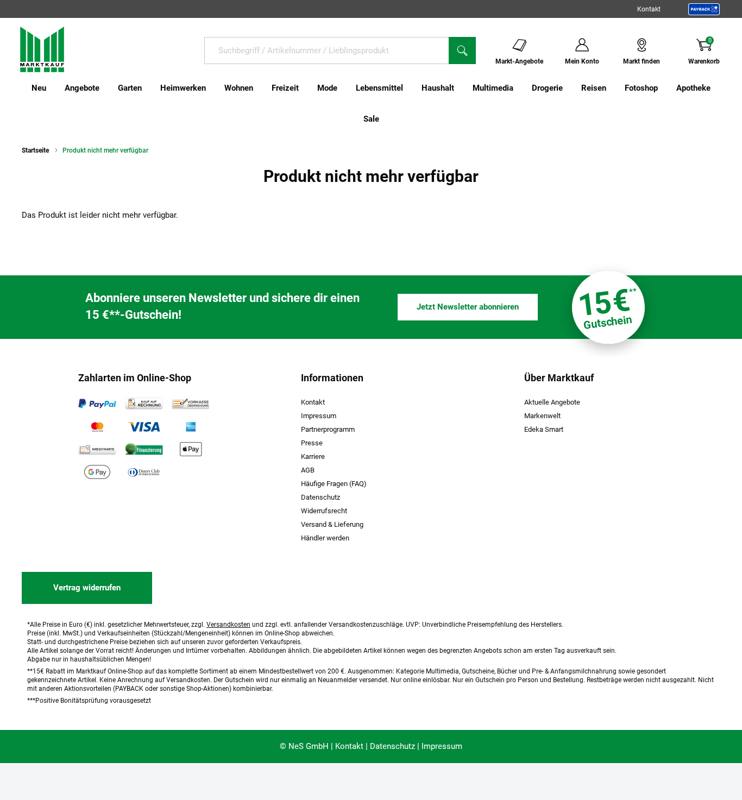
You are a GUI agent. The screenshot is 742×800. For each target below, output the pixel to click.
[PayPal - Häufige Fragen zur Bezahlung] (97, 403)
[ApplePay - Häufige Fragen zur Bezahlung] (191, 449)
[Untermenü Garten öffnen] (148, 88)
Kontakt (649, 9)
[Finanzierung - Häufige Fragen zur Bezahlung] (144, 449)
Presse (312, 443)
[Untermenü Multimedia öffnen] (520, 88)
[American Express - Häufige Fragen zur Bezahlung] (191, 426)
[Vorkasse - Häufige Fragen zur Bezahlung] (191, 403)
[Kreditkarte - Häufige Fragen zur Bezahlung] (97, 449)
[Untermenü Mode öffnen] (344, 88)
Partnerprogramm (328, 429)
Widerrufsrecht (324, 511)
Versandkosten (228, 624)
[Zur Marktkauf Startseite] (42, 48)
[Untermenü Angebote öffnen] (106, 88)
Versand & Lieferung (332, 524)
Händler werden (325, 538)
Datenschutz (320, 497)
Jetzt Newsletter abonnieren (468, 307)
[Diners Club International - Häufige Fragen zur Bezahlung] (144, 472)
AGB (308, 470)
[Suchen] (462, 50)
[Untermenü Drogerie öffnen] (569, 88)
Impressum (318, 416)
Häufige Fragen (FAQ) (334, 484)
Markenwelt (542, 416)
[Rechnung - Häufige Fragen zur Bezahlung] (144, 403)
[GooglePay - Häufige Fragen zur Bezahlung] (97, 472)
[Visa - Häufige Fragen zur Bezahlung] (144, 426)
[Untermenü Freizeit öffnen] (305, 88)
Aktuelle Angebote (552, 402)
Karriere (313, 456)
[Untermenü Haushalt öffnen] (461, 88)
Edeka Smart (543, 429)
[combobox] (326, 50)
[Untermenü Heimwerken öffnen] (212, 88)
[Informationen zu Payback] (704, 9)
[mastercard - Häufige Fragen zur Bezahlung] (97, 426)
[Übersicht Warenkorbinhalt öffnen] (728, 50)
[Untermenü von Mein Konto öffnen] (606, 50)
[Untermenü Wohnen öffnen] (260, 88)
